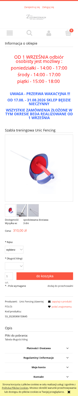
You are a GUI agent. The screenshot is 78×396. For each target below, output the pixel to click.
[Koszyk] (68, 33)
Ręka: (9, 242)
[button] (10, 33)
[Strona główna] (39, 16)
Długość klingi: (14, 258)
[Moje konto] (48, 33)
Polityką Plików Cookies (15, 388)
